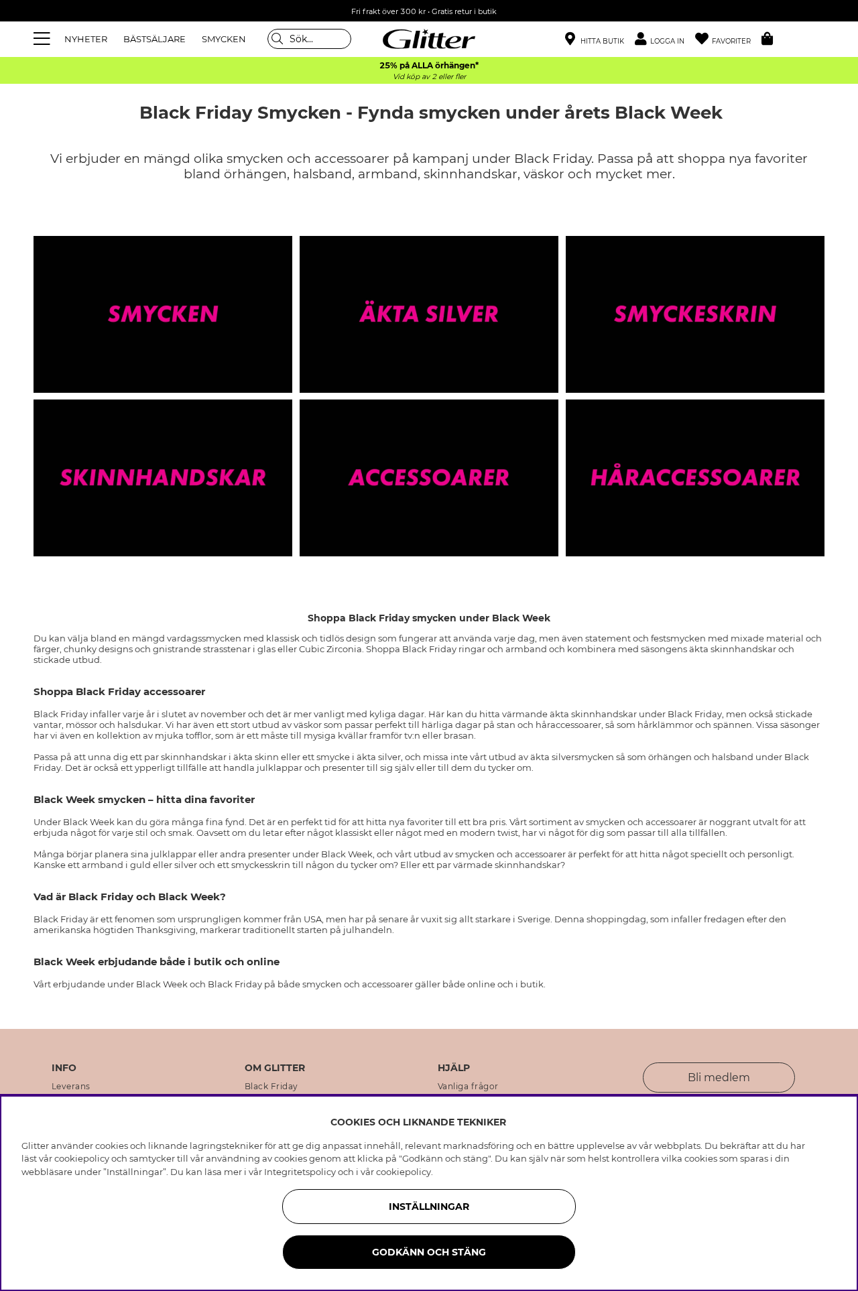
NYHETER (85, 39)
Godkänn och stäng (429, 1252)
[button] (665, 39)
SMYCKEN (224, 39)
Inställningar (429, 1207)
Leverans (71, 1086)
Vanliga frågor (468, 1086)
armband (388, 174)
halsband (322, 174)
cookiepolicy (403, 1171)
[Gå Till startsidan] (429, 39)
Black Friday (271, 1086)
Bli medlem (719, 1077)
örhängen (255, 174)
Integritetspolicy (300, 1171)
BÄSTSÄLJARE (154, 39)
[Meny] (44, 38)
